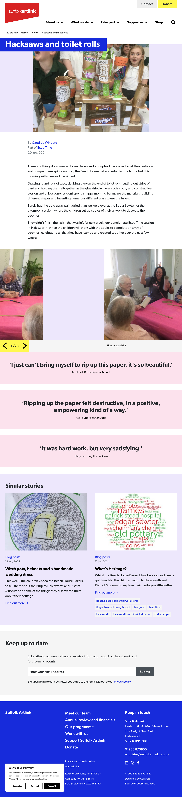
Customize (17, 786)
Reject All (35, 786)
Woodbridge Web (144, 783)
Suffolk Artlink (18, 713)
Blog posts (12, 557)
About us (53, 22)
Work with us (76, 733)
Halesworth (102, 614)
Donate (167, 4)
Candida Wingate (44, 143)
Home (24, 33)
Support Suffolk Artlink (85, 740)
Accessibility (72, 766)
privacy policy (122, 681)
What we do (80, 22)
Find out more (15, 603)
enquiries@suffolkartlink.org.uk (147, 754)
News (35, 33)
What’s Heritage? (111, 569)
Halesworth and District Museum (131, 614)
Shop (159, 22)
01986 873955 (136, 749)
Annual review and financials (90, 720)
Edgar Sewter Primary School (113, 607)
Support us (135, 22)
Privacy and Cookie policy (80, 761)
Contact (147, 4)
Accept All (52, 786)
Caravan (145, 779)
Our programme (79, 726)
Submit (145, 672)
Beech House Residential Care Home (117, 601)
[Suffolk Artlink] (22, 13)
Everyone (139, 607)
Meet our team (78, 713)
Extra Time (44, 147)
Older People (162, 614)
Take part (108, 22)
